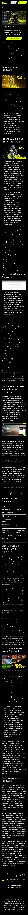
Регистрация (22, 3)
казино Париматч (13, 787)
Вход (13, 3)
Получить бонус (14, 38)
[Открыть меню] (2, 7)
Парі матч (9, 590)
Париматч (17, 292)
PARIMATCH (15, 909)
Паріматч (7, 722)
